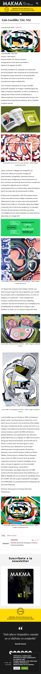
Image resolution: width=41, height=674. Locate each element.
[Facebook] (33, 540)
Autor (3, 535)
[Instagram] (38, 540)
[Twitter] (35, 540)
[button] (37, 3)
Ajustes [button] (16, 668)
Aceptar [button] (24, 668)
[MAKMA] (6, 543)
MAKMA (18, 27)
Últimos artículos (11, 535)
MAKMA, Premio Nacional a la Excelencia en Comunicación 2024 (22, 9)
